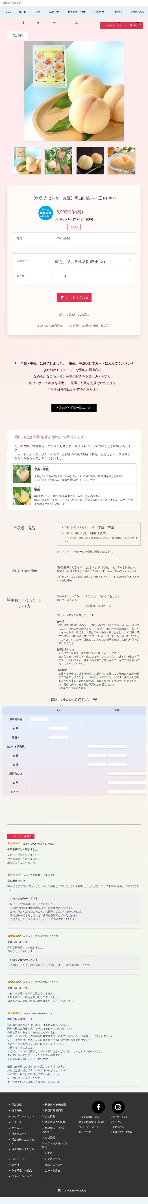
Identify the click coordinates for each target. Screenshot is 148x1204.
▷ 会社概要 (48, 1116)
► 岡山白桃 (15, 1104)
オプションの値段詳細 (49, 325)
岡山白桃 (17, 35)
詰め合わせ (54, 17)
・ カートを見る (51, 1170)
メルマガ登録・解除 (89, 1117)
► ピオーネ (15, 1122)
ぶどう (38, 17)
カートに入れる (77, 297)
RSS (81, 1132)
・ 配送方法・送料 (52, 1164)
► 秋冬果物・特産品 (20, 1170)
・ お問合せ (48, 1153)
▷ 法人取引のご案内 (53, 1122)
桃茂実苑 (119, 17)
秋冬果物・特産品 (77, 17)
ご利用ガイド (100, 17)
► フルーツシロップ (20, 1176)
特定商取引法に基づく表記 (92, 1122)
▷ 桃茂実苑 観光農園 (54, 1104)
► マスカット (16, 1128)
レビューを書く (23, 836)
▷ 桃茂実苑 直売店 (52, 1110)
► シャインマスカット (21, 1116)
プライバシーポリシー (90, 1127)
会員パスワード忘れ (122, 1132)
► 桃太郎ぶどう (17, 1133)
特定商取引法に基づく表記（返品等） (89, 325)
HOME (7, 11)
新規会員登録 (119, 1127)
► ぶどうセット (17, 1159)
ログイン (117, 1122)
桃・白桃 (23, 17)
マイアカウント (120, 1117)
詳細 (75, 226)
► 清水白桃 (15, 1110)
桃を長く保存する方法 (73, 688)
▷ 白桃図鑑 (48, 1137)
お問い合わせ (137, 17)
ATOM (88, 1132)
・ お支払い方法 (51, 1159)
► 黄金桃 (13, 1164)
